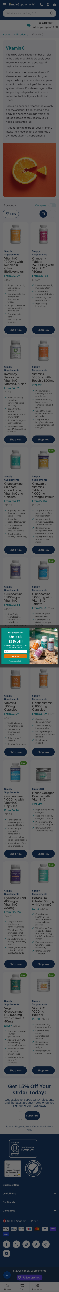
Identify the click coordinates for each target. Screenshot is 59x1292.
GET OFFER (15, 656)
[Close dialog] (55, 629)
